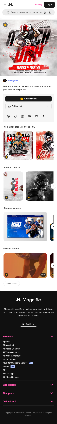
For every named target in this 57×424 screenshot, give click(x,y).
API (4, 370)
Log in (49, 4)
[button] (28, 324)
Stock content (9, 359)
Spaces (6, 341)
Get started (9, 384)
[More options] (43, 116)
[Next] (53, 145)
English (28, 324)
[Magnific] (28, 300)
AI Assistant (8, 345)
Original (19, 25)
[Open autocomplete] (6, 12)
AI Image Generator (12, 348)
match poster (11, 283)
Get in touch (9, 401)
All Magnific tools (11, 377)
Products (8, 336)
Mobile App (8, 373)
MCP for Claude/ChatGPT (17, 363)
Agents (8, 366)
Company (8, 393)
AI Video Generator (12, 352)
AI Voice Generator (11, 355)
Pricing (38, 4)
